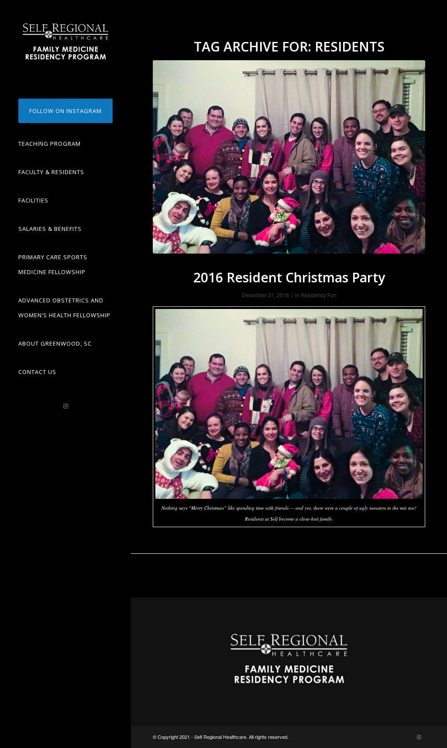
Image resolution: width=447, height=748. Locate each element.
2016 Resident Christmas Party (289, 277)
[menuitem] (65, 111)
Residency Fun (319, 295)
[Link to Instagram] (65, 406)
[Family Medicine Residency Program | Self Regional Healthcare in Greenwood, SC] (65, 41)
